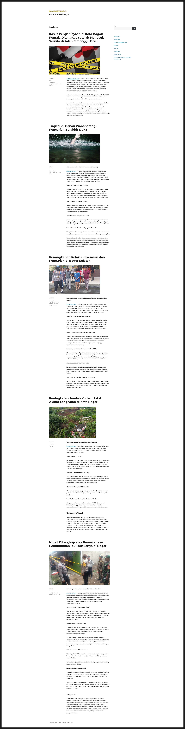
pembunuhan (57, 594)
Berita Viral (51, 168)
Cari (115, 26)
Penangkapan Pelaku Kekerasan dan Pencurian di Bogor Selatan (77, 258)
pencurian (56, 303)
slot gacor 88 (117, 36)
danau (54, 171)
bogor (50, 82)
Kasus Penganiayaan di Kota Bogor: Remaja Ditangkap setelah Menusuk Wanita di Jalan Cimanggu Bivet (76, 37)
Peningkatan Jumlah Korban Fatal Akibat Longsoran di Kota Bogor (75, 400)
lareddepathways (71, 171)
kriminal (51, 303)
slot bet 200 (117, 51)
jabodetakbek (55, 592)
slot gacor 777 (117, 54)
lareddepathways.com (72, 78)
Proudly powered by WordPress (66, 722)
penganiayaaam (53, 305)
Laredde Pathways (59, 14)
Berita (50, 80)
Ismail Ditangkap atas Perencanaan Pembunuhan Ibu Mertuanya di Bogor (77, 544)
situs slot (116, 48)
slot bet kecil (117, 39)
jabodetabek (52, 172)
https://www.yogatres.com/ (120, 42)
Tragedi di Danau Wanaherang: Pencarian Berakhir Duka (72, 127)
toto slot (116, 45)
